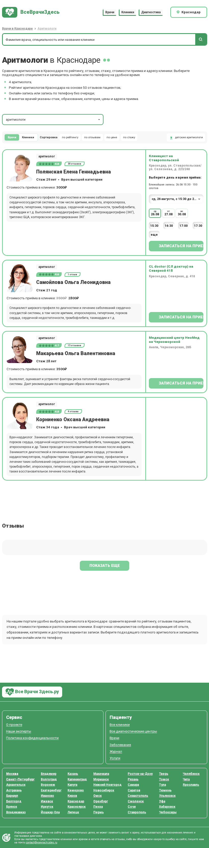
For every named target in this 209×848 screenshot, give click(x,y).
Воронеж (48, 785)
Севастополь (138, 795)
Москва (12, 774)
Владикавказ (16, 812)
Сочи (132, 806)
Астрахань (14, 790)
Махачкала (101, 774)
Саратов (134, 790)
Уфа (162, 801)
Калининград (77, 779)
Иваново (47, 795)
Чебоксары (168, 812)
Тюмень (165, 790)
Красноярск (77, 806)
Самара (133, 785)
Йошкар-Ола (50, 812)
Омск (97, 795)
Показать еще (104, 565)
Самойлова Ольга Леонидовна (73, 282)
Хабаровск (167, 806)
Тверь (163, 774)
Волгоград (49, 779)
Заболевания (120, 745)
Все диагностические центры (133, 731)
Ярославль (191, 785)
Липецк (73, 812)
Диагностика (151, 12)
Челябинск (191, 774)
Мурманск (101, 779)
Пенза (98, 806)
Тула (162, 785)
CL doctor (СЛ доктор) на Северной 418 (171, 268)
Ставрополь (137, 812)
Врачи (109, 12)
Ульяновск (167, 795)
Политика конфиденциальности (32, 738)
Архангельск (15, 785)
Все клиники (120, 725)
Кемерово (76, 790)
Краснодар (76, 801)
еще (154, 234)
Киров (72, 795)
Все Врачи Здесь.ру (36, 691)
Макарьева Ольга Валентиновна (75, 353)
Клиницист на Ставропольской (164, 158)
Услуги (115, 758)
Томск (164, 779)
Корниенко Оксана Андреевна (72, 419)
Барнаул (12, 795)
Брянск (11, 806)
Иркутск (47, 806)
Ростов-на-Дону (140, 774)
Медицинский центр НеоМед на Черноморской (174, 339)
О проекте (14, 725)
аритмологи (15, 119)
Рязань (133, 779)
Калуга (72, 785)
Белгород (13, 801)
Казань (73, 774)
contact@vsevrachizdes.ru (41, 842)
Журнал (116, 751)
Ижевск (47, 801)
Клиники (127, 12)
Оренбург (100, 801)
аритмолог (46, 156)
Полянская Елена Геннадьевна (73, 172)
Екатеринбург (51, 790)
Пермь (98, 812)
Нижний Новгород (107, 785)
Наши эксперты (18, 731)
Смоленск (136, 801)
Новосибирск (103, 790)
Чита (186, 779)
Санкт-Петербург (20, 779)
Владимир (48, 774)
